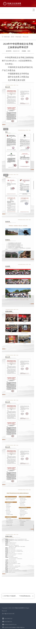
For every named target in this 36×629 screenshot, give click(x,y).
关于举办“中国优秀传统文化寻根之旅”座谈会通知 (10, 596)
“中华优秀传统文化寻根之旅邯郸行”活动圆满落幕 (25, 596)
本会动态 (18, 37)
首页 (12, 37)
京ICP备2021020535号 (8, 613)
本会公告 (26, 37)
